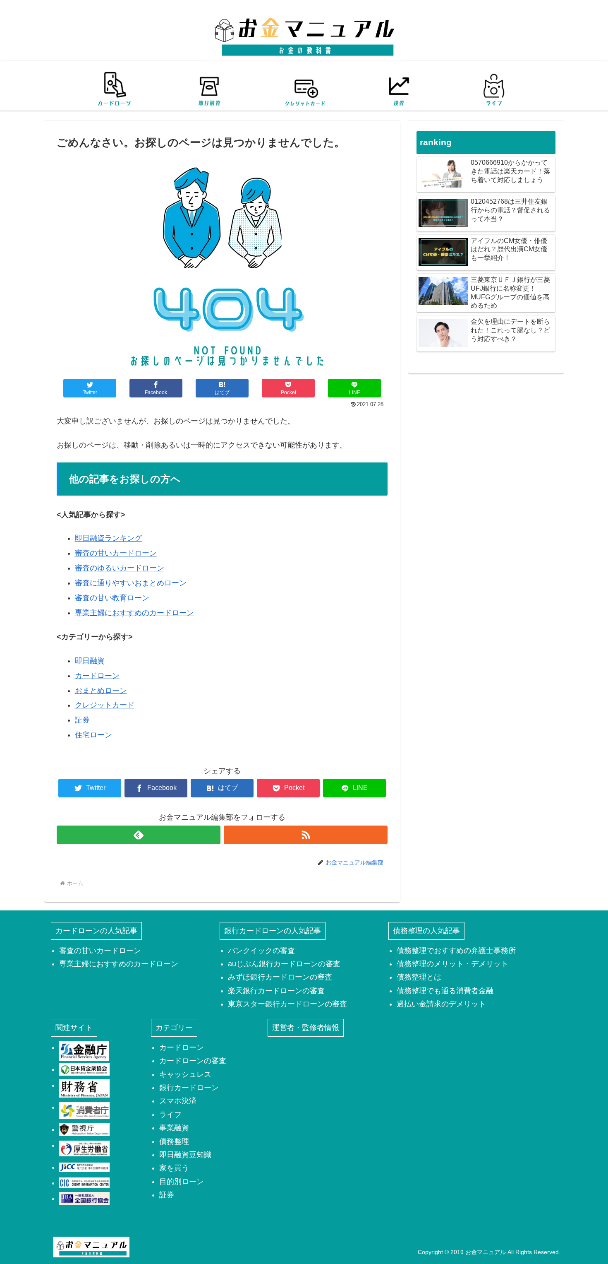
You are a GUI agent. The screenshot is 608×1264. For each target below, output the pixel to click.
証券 (82, 720)
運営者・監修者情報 (305, 1027)
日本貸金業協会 (84, 1069)
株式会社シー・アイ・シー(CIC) (84, 1182)
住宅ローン (93, 735)
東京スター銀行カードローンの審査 (287, 1004)
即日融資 (90, 661)
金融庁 (84, 1051)
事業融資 (174, 1128)
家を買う (174, 1168)
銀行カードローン (189, 1087)
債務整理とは (419, 977)
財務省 (84, 1088)
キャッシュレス (185, 1074)
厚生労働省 (84, 1148)
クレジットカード (104, 705)
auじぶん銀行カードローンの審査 (284, 964)
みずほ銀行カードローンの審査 (280, 977)
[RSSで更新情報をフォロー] (306, 835)
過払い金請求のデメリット (441, 1004)
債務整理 (174, 1141)
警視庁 (84, 1129)
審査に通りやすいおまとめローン (131, 583)
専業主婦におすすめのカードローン (134, 613)
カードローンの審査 (192, 1061)
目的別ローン (181, 1181)
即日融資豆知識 (185, 1155)
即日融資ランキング (108, 538)
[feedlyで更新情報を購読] (138, 835)
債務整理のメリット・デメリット (452, 964)
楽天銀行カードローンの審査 (276, 991)
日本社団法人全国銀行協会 (84, 1198)
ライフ (170, 1114)
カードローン (97, 676)
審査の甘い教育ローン (112, 598)
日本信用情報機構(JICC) (84, 1167)
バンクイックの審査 (261, 950)
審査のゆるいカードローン (119, 568)
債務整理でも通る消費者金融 (445, 991)
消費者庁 (84, 1110)
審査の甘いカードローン (116, 553)
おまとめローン (101, 690)
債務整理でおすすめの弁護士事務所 (456, 950)
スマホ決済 (177, 1101)
